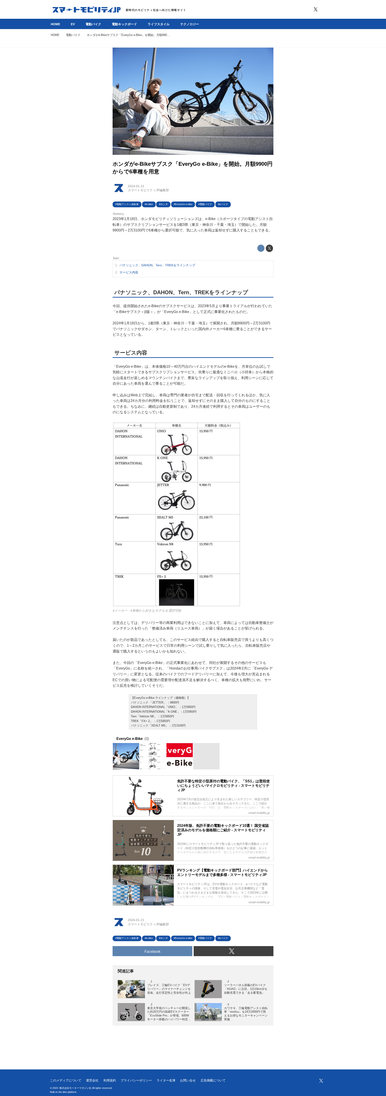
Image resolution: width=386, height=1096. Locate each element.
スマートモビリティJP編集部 (148, 190)
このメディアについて (65, 1080)
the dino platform (67, 1092)
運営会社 (92, 1080)
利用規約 (109, 1080)
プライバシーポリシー (136, 1080)
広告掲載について (213, 1080)
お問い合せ (188, 1080)
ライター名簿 (166, 1080)
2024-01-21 (136, 186)
